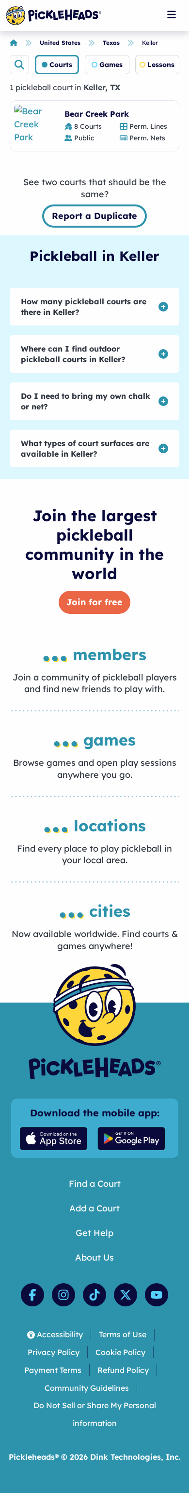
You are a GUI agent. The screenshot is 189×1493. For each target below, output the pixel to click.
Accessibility (60, 1334)
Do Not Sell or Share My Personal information (94, 1414)
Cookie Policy (120, 1352)
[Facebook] (32, 1294)
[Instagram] (63, 1294)
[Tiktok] (94, 1294)
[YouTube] (156, 1294)
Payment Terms (52, 1370)
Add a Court (94, 1208)
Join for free (94, 602)
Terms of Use (122, 1334)
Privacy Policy (53, 1352)
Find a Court (95, 1183)
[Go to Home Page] (53, 15)
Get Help (94, 1232)
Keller (150, 42)
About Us (94, 1257)
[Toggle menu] (171, 14)
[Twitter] (125, 1294)
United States (60, 42)
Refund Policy (123, 1370)
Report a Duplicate (94, 215)
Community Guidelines (87, 1388)
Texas (111, 42)
